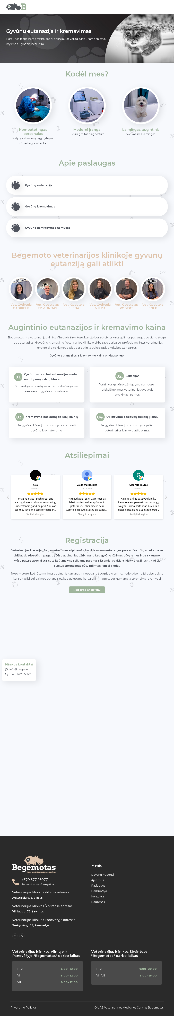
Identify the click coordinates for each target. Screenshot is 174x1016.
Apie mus (97, 880)
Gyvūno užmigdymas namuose (48, 227)
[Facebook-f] (15, 936)
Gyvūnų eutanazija (38, 185)
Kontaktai (97, 896)
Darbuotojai (99, 891)
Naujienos (98, 902)
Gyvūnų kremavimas (40, 206)
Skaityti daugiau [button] (35, 514)
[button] (165, 498)
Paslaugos (98, 885)
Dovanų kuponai (102, 874)
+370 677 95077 (20, 674)
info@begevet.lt (21, 669)
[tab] (87, 185)
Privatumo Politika (23, 1007)
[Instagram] (21, 936)
